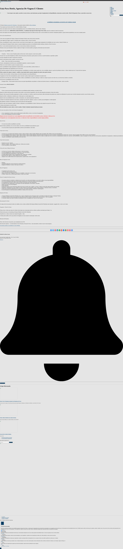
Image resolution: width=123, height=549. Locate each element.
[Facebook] (51, 230)
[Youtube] (61, 230)
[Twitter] (53, 230)
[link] (7, 437)
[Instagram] (55, 230)
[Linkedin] (57, 230)
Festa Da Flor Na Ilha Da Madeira (5, 434)
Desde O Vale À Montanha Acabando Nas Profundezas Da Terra (10, 401)
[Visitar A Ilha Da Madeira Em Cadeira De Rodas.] (8, 415)
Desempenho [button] (3, 536)
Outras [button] (2, 541)
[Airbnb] (68, 230)
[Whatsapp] (59, 230)
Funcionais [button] (2, 533)
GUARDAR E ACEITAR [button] (5, 546)
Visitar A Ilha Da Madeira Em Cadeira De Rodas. (8, 417)
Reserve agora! (2, 383)
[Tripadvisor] (66, 230)
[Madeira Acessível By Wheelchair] (5, 1)
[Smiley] (64, 230)
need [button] (1, 544)
